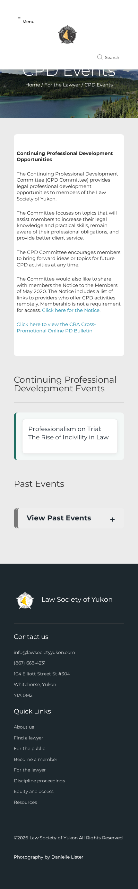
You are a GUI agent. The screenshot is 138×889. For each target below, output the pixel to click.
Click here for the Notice (70, 310)
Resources (25, 802)
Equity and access (34, 791)
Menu (28, 21)
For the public (29, 748)
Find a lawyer (28, 738)
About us (24, 727)
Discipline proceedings (39, 781)
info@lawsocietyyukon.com (44, 652)
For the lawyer (30, 770)
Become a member (35, 759)
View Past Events (59, 518)
